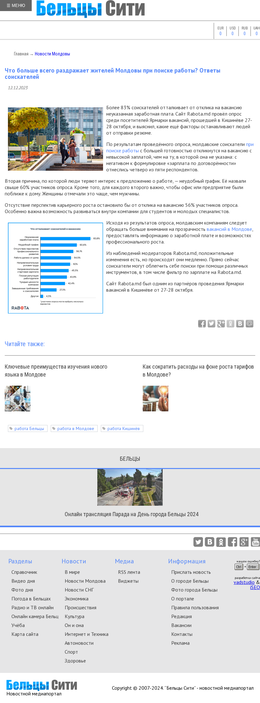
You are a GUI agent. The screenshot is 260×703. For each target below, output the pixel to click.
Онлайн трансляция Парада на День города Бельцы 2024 (131, 514)
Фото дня (22, 589)
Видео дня (23, 581)
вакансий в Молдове (229, 229)
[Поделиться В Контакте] (240, 323)
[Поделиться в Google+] (221, 323)
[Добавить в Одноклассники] (230, 323)
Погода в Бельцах (31, 598)
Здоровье (75, 660)
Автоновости (79, 643)
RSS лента (129, 572)
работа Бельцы (29, 428)
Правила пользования (195, 607)
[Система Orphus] (247, 572)
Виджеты (128, 581)
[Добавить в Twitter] (211, 323)
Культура (74, 616)
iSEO (255, 587)
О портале (182, 598)
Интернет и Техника (86, 634)
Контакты (181, 634)
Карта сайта (24, 634)
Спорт (71, 652)
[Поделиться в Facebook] (202, 323)
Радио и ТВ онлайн (32, 607)
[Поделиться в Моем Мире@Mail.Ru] (249, 323)
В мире (72, 572)
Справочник (24, 572)
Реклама (180, 643)
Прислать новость (191, 572)
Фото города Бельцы (194, 589)
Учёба (18, 625)
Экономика (76, 598)
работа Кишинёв (123, 428)
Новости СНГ (79, 589)
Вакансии (181, 625)
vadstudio (244, 582)
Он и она (74, 625)
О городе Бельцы (190, 581)
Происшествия (80, 607)
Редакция (181, 616)
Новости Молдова (85, 581)
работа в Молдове (75, 428)
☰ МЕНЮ (16, 5)
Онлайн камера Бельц (34, 616)
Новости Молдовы (52, 53)
